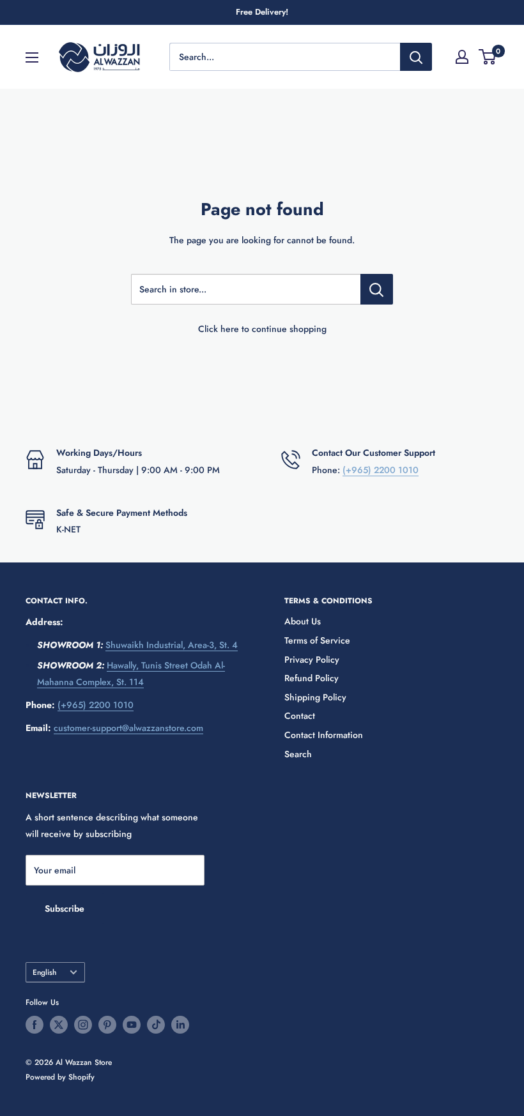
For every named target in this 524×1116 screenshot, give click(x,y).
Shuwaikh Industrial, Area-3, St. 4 (171, 644)
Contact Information (323, 734)
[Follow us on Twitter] (59, 1025)
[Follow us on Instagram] (83, 1025)
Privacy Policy (311, 659)
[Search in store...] (376, 289)
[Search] (416, 57)
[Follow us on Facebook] (34, 1025)
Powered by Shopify (60, 1077)
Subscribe (64, 908)
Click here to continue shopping (262, 328)
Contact (299, 715)
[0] (488, 56)
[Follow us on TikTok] (156, 1025)
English (44, 972)
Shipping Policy (315, 697)
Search (298, 754)
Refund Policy (311, 678)
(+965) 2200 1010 (381, 470)
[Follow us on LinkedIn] (180, 1025)
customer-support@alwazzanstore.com (128, 727)
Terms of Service (317, 640)
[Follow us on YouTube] (132, 1025)
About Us (302, 621)
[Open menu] (32, 57)
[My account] (462, 57)
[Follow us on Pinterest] (107, 1025)
